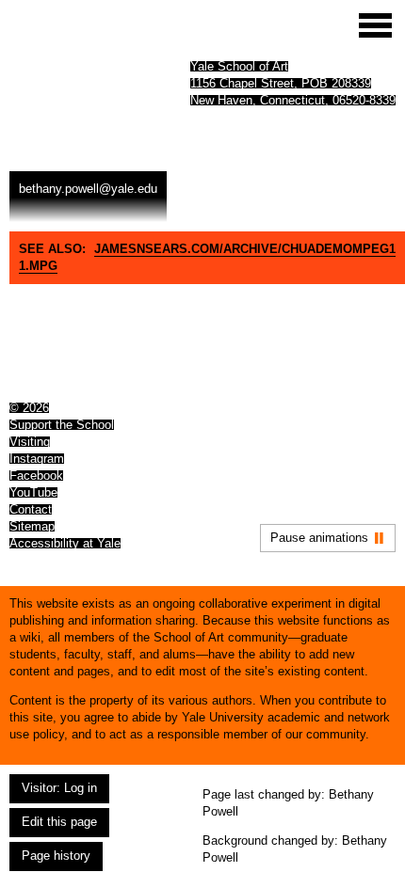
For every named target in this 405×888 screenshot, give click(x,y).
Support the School (61, 425)
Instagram (36, 459)
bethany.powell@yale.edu (88, 189)
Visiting (29, 442)
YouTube (33, 492)
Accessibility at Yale (65, 543)
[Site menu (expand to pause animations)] (375, 25)
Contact (30, 509)
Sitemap (32, 526)
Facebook (36, 475)
